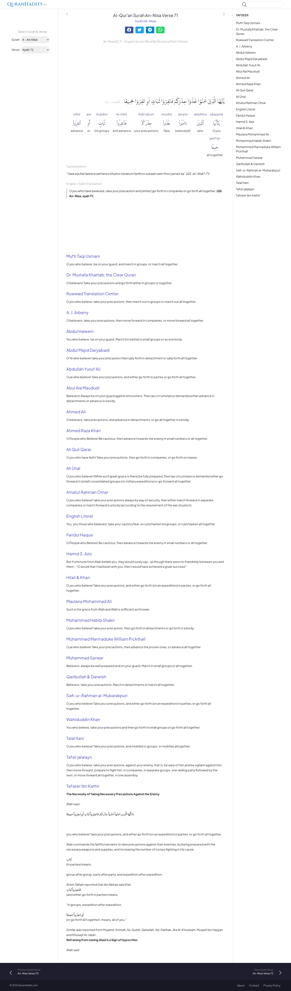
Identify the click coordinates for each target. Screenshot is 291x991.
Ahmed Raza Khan (248, 84)
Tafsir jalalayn (245, 189)
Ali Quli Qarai (244, 90)
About (241, 985)
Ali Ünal (241, 96)
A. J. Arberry (244, 46)
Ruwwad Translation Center (255, 40)
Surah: (15, 39)
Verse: (15, 49)
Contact (254, 985)
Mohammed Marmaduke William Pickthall (258, 149)
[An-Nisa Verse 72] (224, 14)
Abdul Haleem (246, 52)
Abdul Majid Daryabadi (251, 59)
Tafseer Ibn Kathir (248, 195)
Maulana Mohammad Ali (252, 134)
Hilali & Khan (244, 128)
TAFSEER (242, 15)
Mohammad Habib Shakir (253, 140)
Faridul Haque (245, 115)
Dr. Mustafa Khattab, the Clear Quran (257, 31)
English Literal (245, 109)
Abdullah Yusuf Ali (248, 65)
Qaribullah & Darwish (250, 164)
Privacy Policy (271, 985)
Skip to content (5, 5)
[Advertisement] (32, 78)
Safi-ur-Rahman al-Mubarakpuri (258, 170)
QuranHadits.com (28, 985)
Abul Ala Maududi (248, 71)
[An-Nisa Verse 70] (67, 14)
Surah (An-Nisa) (145, 21)
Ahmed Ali (243, 78)
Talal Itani (242, 183)
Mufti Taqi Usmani (248, 23)
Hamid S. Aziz (245, 121)
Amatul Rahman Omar (251, 103)
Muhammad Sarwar (249, 157)
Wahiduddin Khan (248, 176)
